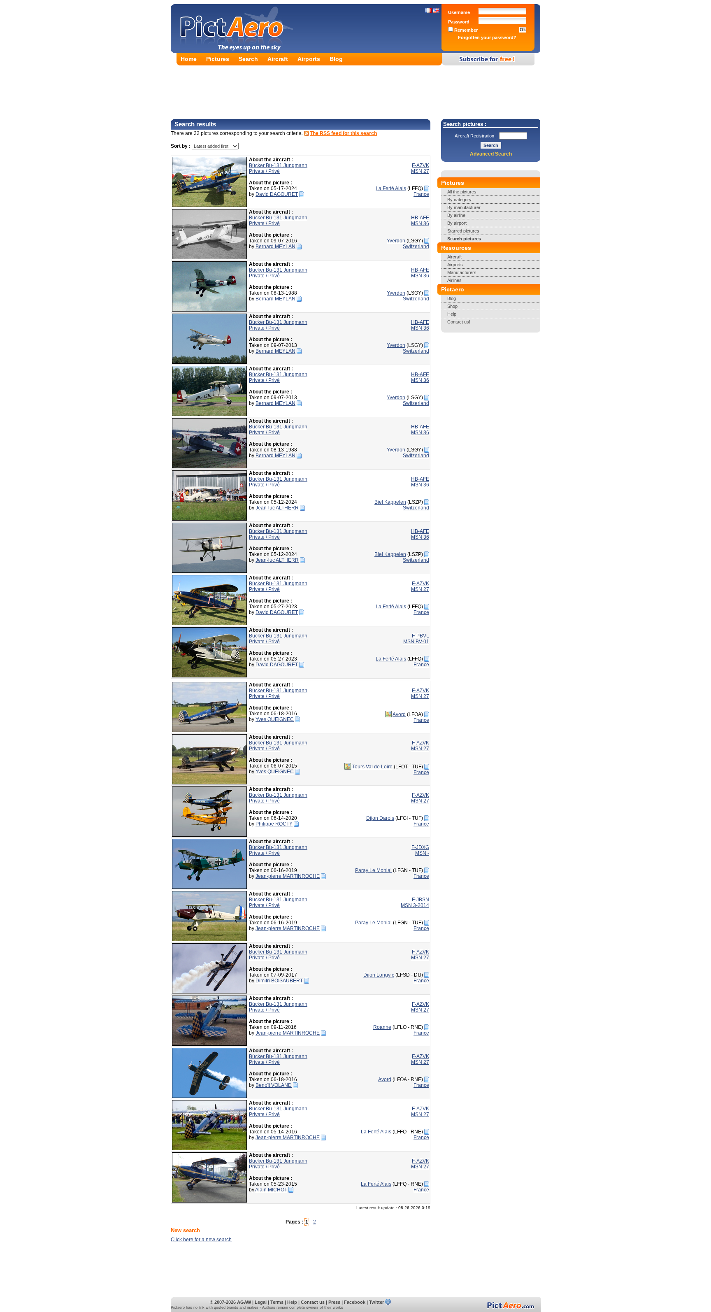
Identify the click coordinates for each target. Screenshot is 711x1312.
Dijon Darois (380, 818)
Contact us (313, 1302)
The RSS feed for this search (343, 133)
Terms (276, 1302)
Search (248, 59)
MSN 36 (420, 223)
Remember (465, 30)
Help (451, 314)
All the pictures (461, 191)
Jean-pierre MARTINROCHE (288, 876)
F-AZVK (420, 165)
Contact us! (458, 321)
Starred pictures (463, 230)
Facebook (354, 1302)
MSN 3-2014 (415, 905)
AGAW (244, 1302)
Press (334, 1302)
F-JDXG (420, 847)
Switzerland (416, 246)
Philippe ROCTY (274, 824)
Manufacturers (461, 272)
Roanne (382, 1027)
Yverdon (396, 241)
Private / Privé (264, 171)
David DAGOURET (277, 194)
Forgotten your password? (487, 37)
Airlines (454, 280)
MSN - (422, 853)
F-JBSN (420, 900)
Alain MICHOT (271, 1190)
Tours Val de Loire (372, 767)
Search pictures (464, 238)
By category (459, 199)
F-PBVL (420, 636)
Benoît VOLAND (274, 1085)
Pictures (217, 59)
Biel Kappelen (390, 502)
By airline (456, 215)
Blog (336, 59)
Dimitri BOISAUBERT (279, 981)
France (421, 194)
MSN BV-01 (416, 641)
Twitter (376, 1302)
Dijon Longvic (378, 975)
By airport (457, 223)
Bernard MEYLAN (275, 246)
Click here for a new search (201, 1239)
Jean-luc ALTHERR (277, 508)
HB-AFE (420, 218)
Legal (261, 1302)
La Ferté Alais (391, 188)
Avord (399, 714)
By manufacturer (464, 207)
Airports (308, 59)
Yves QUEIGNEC (275, 719)
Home (189, 59)
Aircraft (277, 59)
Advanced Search (491, 154)
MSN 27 (420, 171)
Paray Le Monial (373, 870)
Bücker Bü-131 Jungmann (278, 165)
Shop (452, 306)
